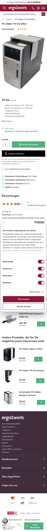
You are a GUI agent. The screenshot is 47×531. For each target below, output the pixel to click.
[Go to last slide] (6, 62)
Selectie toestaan (23, 306)
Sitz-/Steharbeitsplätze (11, 424)
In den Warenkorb (30, 144)
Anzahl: (5, 139)
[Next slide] (41, 62)
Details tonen (34, 292)
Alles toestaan (23, 299)
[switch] (41, 268)
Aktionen (5, 452)
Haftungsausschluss (14, 519)
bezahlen (12, 187)
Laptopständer (8, 436)
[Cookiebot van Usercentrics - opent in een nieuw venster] (34, 222)
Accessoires (7, 446)
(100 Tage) (21, 176)
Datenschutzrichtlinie (32, 519)
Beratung (20, 180)
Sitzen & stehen (8, 427)
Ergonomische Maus (10, 433)
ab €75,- (18, 183)
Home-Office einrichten (11, 449)
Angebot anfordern (16, 153)
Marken (5, 443)
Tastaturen (6, 430)
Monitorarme (7, 439)
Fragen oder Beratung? (17, 2)
